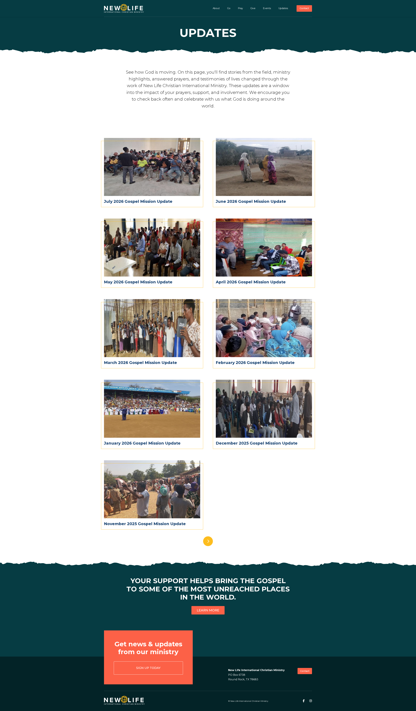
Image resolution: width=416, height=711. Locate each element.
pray (240, 8)
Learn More (208, 610)
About (216, 8)
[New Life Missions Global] (124, 8)
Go (228, 8)
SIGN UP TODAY (148, 668)
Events (267, 8)
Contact (304, 8)
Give (252, 8)
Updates (283, 8)
